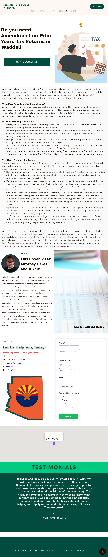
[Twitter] (11, 370)
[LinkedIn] (4, 370)
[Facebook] (8, 370)
